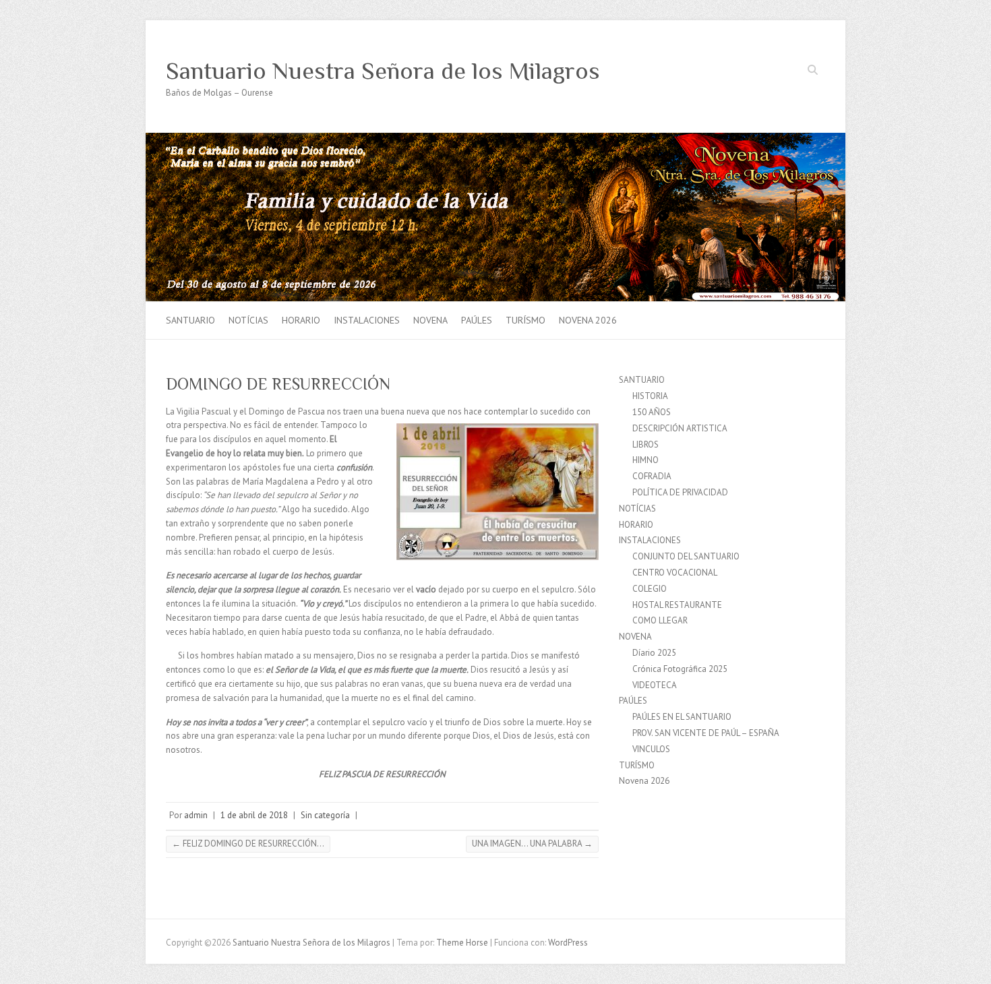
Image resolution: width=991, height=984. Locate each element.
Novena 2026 (588, 320)
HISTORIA (650, 396)
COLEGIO (649, 588)
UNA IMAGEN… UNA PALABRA (532, 843)
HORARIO (301, 320)
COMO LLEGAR (660, 620)
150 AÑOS (651, 412)
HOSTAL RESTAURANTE (677, 605)
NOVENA (430, 320)
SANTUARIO (190, 320)
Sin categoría (325, 815)
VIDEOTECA (654, 685)
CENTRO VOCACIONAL (674, 572)
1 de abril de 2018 (254, 815)
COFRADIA (651, 476)
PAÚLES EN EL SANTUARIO (681, 716)
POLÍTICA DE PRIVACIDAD (680, 492)
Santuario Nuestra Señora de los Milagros (383, 70)
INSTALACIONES (367, 320)
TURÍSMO (525, 320)
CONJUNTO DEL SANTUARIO (686, 556)
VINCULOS (651, 749)
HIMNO (645, 460)
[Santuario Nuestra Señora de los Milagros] (495, 139)
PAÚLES (476, 320)
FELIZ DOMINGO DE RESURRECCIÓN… (248, 843)
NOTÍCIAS (248, 320)
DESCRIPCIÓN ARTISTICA (679, 428)
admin (196, 815)
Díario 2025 (654, 652)
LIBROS (645, 444)
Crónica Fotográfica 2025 (679, 669)
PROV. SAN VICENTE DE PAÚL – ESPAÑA (705, 733)
